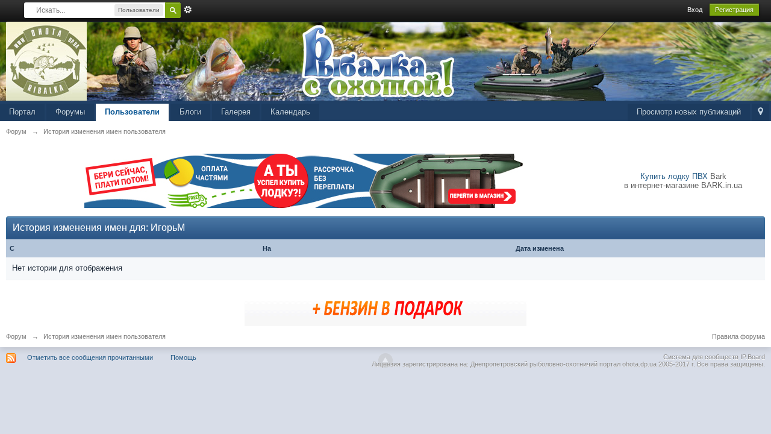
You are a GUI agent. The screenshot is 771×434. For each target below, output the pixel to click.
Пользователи (132, 111)
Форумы (70, 111)
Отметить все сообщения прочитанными (90, 357)
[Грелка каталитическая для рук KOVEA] (385, 307)
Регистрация (734, 9)
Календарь (290, 111)
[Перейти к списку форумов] (47, 60)
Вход (694, 9)
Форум (16, 336)
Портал (22, 111)
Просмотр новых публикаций (689, 111)
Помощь (183, 357)
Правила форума (738, 336)
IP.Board (752, 356)
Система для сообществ (700, 356)
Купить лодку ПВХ (674, 176)
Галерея (236, 111)
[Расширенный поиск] (188, 9)
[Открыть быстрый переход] (760, 112)
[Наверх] (385, 360)
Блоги (190, 111)
